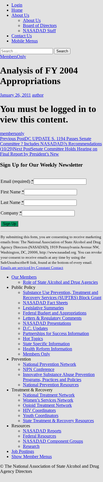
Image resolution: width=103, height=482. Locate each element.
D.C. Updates (35, 328)
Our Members (24, 277)
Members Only (36, 354)
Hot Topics (33, 338)
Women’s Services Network (48, 400)
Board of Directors (40, 25)
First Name (12, 191)
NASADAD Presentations (47, 323)
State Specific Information (46, 343)
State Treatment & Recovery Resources (58, 420)
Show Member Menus (31, 456)
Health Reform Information (47, 348)
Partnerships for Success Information (56, 333)
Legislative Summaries (43, 307)
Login (16, 5)
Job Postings (22, 451)
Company (11, 213)
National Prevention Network (49, 364)
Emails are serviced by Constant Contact (32, 267)
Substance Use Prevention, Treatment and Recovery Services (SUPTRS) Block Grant (62, 295)
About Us (20, 15)
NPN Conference (38, 369)
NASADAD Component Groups (53, 441)
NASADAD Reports (42, 430)
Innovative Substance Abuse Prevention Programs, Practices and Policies (59, 377)
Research (31, 446)
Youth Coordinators (40, 415)
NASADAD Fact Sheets (45, 302)
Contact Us (21, 35)
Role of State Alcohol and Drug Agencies (60, 282)
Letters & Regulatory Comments (52, 318)
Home (17, 10)
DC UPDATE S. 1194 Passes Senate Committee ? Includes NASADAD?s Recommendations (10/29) (51, 143)
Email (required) (17, 181)
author (37, 95)
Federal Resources (39, 436)
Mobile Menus (24, 40)
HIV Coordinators (39, 410)
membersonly (12, 133)
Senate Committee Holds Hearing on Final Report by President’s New (48, 151)
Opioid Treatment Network (47, 405)
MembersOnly (13, 56)
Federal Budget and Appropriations (54, 313)
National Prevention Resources (51, 384)
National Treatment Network (49, 395)
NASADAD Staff (39, 30)
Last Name (12, 202)
